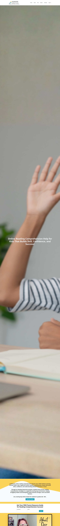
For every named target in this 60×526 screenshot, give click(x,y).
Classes (41, 2)
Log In (49, 2)
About (35, 2)
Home (31, 2)
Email (29, 509)
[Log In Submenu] (51, 3)
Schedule (45, 2)
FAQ (38, 2)
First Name (19, 509)
